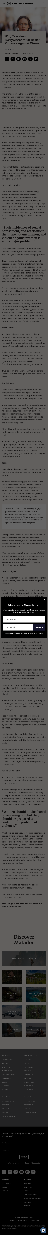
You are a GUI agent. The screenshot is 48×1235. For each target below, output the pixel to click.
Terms (27, 633)
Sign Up (39, 627)
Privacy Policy (38, 633)
